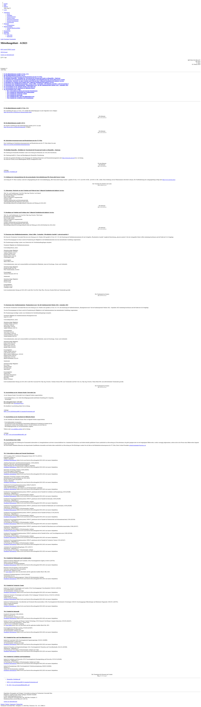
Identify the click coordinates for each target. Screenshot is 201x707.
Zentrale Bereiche (11, 16)
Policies (7, 704)
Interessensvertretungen (13, 19)
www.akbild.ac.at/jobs (16, 429)
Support (3, 704)
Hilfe (5, 5)
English (6, 3)
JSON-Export (4, 52)
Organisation (12, 39)
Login (5, 9)
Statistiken (6, 32)
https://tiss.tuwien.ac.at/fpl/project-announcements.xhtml (17, 112)
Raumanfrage (7, 30)
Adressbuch (7, 12)
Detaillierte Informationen (10, 460)
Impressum (9, 36)
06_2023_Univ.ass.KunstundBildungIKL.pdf (15, 434)
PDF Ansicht (4, 49)
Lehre (2, 39)
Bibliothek (6, 23)
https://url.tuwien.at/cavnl (68, 158)
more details (9, 571)
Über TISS (6, 33)
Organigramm (10, 22)
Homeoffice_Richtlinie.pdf (10, 171)
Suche (8, 14)
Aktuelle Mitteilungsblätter (13, 28)
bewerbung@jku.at (18, 403)
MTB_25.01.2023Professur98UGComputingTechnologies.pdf (19, 411)
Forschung (6, 39)
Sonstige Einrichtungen (12, 21)
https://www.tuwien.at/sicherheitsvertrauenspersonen (17, 144)
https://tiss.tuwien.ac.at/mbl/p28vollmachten (14, 127)
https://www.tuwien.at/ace (168, 179)
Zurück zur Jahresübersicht (7, 54)
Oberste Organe (11, 18)
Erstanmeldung (10, 25)
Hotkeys (6, 6)
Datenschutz (19, 704)
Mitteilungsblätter (8, 26)
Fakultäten (9, 15)
